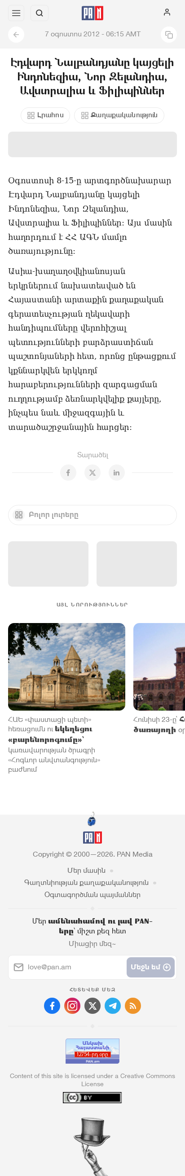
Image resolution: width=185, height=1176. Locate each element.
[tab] (74, 1121)
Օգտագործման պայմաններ (92, 894)
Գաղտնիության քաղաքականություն (86, 882)
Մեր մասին (86, 870)
